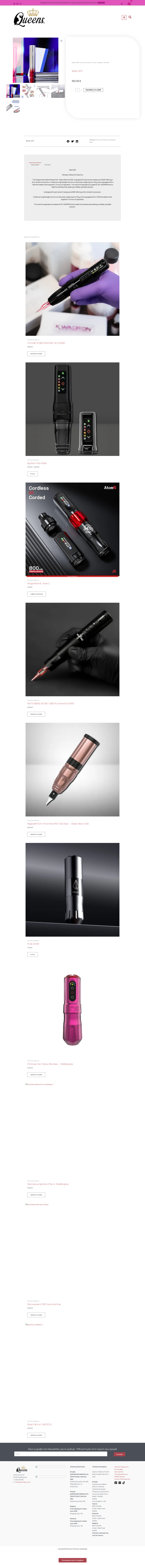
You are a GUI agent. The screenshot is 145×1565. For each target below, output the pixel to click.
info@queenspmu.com (23, 1482)
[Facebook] (115, 1482)
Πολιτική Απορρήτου (121, 1467)
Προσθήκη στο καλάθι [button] (36, 353)
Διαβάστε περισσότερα (36, 594)
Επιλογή (32, 474)
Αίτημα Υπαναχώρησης (122, 1479)
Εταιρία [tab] (47, 165)
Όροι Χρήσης (118, 1472)
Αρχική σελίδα (75, 62)
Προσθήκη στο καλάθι (93, 90)
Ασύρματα (100, 62)
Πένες (94, 62)
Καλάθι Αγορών (119, 1477)
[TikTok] (123, 1482)
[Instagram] (119, 1482)
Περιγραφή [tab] (35, 165)
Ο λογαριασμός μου (121, 1474)
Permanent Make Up (86, 62)
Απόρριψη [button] (101, 3)
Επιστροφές (118, 1469)
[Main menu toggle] (124, 17)
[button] (130, 17)
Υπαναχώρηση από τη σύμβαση (73, 1560)
